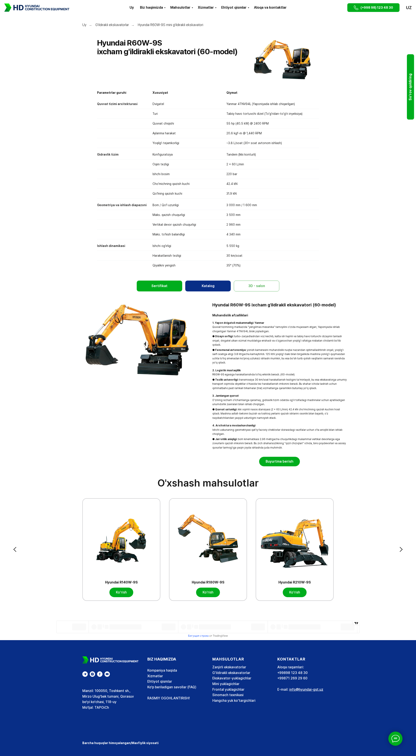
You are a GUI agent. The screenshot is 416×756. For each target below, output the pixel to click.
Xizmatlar (206, 7)
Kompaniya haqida (162, 670)
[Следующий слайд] (400, 549)
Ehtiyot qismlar (234, 7)
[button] (339, 7)
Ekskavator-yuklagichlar (231, 678)
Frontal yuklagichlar (228, 689)
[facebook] (99, 674)
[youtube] (107, 674)
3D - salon (256, 286)
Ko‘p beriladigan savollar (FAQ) (171, 687)
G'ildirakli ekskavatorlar (112, 25)
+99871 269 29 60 (292, 678)
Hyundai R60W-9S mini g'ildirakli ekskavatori (170, 25)
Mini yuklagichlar (225, 684)
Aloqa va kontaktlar (270, 7)
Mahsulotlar (180, 7)
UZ (409, 7)
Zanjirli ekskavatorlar (229, 667)
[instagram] (92, 674)
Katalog (208, 286)
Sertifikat (159, 286)
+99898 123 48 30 (292, 673)
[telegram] (85, 674)
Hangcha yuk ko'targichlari (233, 700)
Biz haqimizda (151, 7)
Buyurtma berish (279, 461)
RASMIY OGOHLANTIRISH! (168, 698)
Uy (132, 7)
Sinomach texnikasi (228, 695)
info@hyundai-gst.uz (306, 689)
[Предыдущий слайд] (15, 549)
